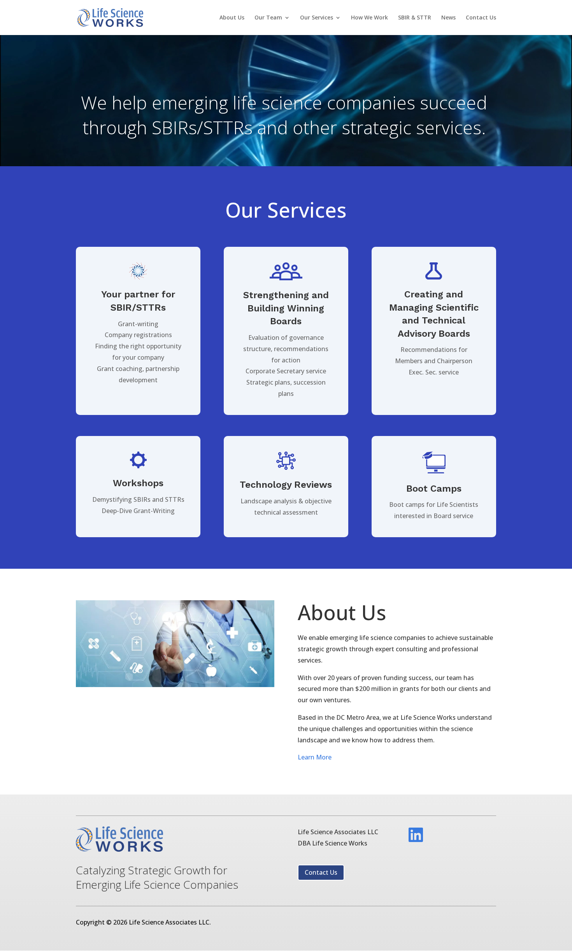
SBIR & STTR (414, 18)
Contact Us (481, 18)
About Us (231, 18)
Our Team (268, 18)
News (448, 18)
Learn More (315, 757)
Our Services (316, 18)
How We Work (369, 18)
